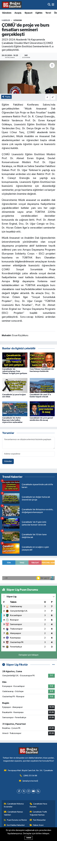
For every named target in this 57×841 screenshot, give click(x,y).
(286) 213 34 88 (30, 776)
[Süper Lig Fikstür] (53, 665)
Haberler (6, 20)
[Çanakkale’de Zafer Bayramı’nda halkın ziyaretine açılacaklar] (14, 409)
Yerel (48, 13)
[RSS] (38, 791)
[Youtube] (33, 791)
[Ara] (49, 5)
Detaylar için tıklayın (28, 655)
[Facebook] (19, 791)
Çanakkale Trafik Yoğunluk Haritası (38, 813)
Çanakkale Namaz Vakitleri (13, 813)
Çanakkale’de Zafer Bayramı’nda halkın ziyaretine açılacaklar (12, 420)
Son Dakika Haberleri (16, 825)
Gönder (8, 461)
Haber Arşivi (38, 825)
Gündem (6, 13)
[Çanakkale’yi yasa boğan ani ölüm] (14, 385)
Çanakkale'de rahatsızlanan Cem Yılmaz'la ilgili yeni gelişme (14, 371)
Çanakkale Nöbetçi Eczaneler (14, 805)
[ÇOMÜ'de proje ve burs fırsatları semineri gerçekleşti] (28, 77)
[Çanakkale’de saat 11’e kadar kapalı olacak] (42, 385)
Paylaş (8, 97)
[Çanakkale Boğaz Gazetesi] (12, 5)
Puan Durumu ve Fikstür (17, 820)
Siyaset (28, 13)
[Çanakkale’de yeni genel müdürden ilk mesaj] (42, 409)
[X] (24, 791)
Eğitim (39, 13)
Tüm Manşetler (39, 820)
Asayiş (17, 13)
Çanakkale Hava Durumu (38, 805)
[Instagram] (28, 791)
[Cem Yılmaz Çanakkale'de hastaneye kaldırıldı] (42, 360)
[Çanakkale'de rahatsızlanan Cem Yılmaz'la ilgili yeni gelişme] (14, 360)
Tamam (28, 837)
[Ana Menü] (53, 5)
